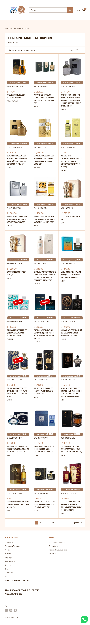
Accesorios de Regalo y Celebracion (17, 580)
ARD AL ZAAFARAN (12, 101)
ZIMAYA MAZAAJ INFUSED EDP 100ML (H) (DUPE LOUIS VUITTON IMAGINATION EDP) (44, 449)
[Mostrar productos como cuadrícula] (77, 50)
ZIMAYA (36, 455)
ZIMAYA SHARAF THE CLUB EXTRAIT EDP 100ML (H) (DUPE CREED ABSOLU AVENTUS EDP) (71, 449)
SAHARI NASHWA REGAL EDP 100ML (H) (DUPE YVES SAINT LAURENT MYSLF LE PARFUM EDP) (17, 392)
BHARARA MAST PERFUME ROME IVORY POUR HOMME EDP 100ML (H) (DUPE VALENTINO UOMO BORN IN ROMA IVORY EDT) (45, 276)
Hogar (7, 569)
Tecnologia (9, 573)
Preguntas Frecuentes (57, 542)
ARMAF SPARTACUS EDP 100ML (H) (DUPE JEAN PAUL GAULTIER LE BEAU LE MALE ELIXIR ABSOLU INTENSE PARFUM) (71, 392)
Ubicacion (52, 553)
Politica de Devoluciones (58, 550)
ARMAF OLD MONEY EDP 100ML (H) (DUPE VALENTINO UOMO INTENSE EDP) (44, 391)
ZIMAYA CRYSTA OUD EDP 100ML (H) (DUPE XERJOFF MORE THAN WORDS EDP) (18, 504)
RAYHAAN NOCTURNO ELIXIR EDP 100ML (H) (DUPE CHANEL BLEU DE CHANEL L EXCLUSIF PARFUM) (44, 334)
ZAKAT (62, 223)
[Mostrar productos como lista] (81, 50)
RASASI (9, 226)
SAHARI (9, 400)
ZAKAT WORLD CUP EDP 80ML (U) (71, 217)
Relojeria (8, 553)
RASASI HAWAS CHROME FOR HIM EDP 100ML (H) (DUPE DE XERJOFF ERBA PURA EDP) (17, 219)
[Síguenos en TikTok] (15, 610)
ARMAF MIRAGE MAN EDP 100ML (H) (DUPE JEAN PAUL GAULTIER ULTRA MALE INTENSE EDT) (18, 449)
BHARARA (37, 167)
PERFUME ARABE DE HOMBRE (19, 29)
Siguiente (76, 523)
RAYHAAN (10, 339)
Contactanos (53, 546)
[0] (83, 10)
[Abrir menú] (6, 10)
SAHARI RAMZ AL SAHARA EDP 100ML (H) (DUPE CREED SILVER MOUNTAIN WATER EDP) (45, 504)
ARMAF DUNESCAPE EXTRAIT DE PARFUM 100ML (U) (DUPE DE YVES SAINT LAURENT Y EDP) (44, 219)
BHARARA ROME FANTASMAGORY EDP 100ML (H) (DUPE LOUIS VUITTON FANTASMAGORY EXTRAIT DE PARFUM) (71, 161)
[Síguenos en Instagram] (10, 610)
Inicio (6, 29)
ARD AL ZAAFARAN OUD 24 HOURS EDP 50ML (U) (16, 96)
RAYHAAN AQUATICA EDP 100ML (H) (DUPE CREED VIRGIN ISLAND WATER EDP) (18, 333)
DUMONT (63, 109)
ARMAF (36, 107)
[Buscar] (70, 10)
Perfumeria (9, 542)
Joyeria (7, 550)
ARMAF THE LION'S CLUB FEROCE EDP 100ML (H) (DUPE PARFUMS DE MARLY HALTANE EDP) (44, 99)
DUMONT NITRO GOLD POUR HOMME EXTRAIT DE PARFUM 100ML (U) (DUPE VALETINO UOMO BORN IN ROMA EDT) (17, 160)
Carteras (8, 565)
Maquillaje (8, 557)
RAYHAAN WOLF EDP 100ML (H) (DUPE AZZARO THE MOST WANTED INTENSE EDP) (71, 333)
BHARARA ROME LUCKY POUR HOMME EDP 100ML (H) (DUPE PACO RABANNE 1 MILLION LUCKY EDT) (44, 160)
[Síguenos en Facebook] (6, 610)
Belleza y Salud (10, 561)
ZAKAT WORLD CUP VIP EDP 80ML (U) (16, 273)
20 (53, 523)
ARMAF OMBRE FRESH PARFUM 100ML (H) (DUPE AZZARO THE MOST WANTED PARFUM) (71, 274)
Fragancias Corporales (13, 546)
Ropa (6, 576)
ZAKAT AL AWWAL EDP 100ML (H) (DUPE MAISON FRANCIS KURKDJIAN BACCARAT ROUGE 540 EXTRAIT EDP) (71, 506)
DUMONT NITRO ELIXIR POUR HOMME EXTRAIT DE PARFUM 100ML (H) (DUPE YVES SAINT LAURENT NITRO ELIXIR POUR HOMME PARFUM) (71, 100)
